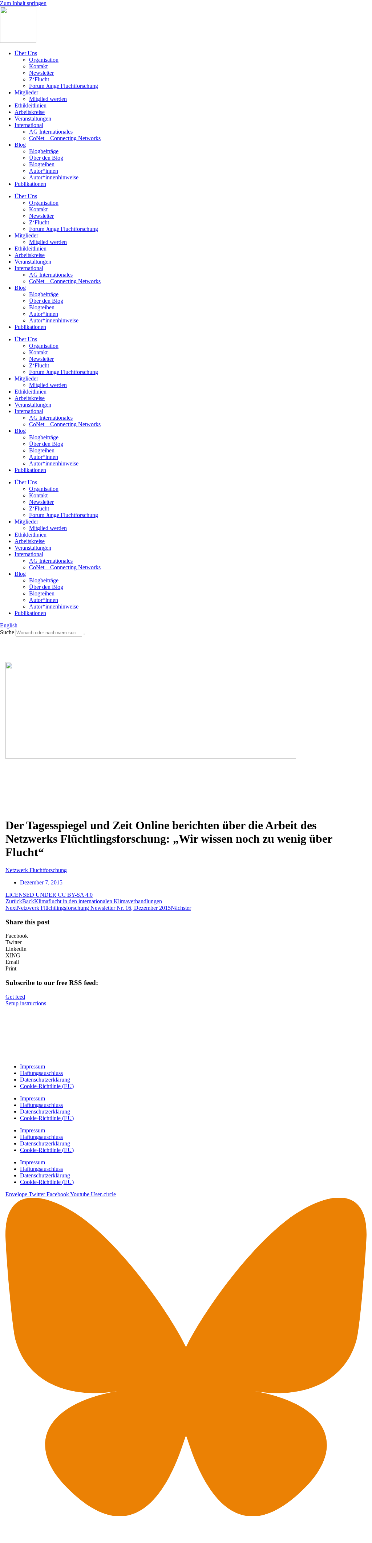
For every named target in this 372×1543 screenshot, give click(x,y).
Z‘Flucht (39, 79)
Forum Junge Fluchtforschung (63, 86)
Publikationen (30, 184)
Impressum (32, 1066)
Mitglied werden (48, 99)
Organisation (43, 60)
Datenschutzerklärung (45, 1079)
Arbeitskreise (30, 112)
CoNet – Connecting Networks (65, 138)
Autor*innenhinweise (53, 177)
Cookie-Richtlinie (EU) (47, 1086)
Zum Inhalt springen (23, 3)
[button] (186, 936)
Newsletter (41, 73)
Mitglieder (26, 92)
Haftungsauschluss (41, 1073)
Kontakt (38, 66)
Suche (7, 632)
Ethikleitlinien (30, 105)
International (29, 125)
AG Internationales (51, 132)
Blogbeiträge (43, 151)
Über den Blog (46, 158)
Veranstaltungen (33, 118)
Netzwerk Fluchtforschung (36, 870)
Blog (20, 145)
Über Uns (26, 53)
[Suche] (84, 634)
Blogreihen (41, 164)
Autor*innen (43, 171)
